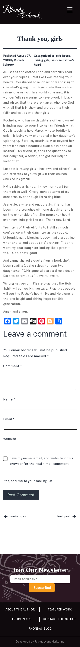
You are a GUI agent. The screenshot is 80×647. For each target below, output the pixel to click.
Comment (12, 366)
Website (9, 439)
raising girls (41, 60)
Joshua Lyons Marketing (49, 641)
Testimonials (20, 619)
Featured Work (60, 609)
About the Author (20, 609)
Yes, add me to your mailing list (27, 481)
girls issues (62, 55)
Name (9, 399)
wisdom (56, 60)
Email (8, 419)
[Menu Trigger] (70, 10)
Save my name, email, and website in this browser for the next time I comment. (41, 461)
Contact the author (59, 619)
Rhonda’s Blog (40, 628)
